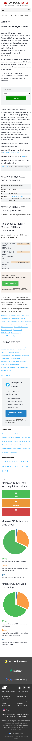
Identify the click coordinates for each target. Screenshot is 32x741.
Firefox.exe (19, 346)
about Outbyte (9, 101)
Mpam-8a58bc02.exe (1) (20, 324)
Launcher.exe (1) (16, 333)
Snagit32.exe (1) (16, 315)
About (6, 716)
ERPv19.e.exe (17, 448)
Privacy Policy (23, 101)
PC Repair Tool (6, 696)
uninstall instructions (15, 101)
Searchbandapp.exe (13, 352)
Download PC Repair (15, 412)
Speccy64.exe (26, 441)
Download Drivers (22, 705)
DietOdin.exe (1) (5, 315)
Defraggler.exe (15, 444)
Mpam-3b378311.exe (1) (21, 327)
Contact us (12, 716)
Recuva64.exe (6, 444)
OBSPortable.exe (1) (7, 327)
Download (16, 98)
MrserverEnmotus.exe (8, 433)
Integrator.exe (27, 346)
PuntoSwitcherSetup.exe (8, 361)
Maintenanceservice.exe (8, 346)
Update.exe (18, 355)
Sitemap (4, 714)
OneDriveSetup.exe (22, 367)
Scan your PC (10, 283)
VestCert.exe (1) (5, 318)
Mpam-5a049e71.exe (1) (8, 336)
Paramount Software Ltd (11, 152)
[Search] (29, 10)
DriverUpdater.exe (21, 361)
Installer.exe (13, 349)
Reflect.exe (18, 433)
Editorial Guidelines (21, 716)
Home (3, 15)
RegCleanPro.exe (6, 370)
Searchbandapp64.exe (7, 355)
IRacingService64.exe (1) (18, 318)
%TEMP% (5, 167)
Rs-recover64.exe (7, 441)
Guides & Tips (6, 705)
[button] (16, 10)
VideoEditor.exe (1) (6, 324)
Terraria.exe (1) (18, 330)
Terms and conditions (22, 714)
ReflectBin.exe (6, 437)
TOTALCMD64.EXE (16, 358)
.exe (23, 156)
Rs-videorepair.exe (7, 448)
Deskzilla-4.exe (5, 358)
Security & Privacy (22, 701)
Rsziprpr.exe (23, 444)
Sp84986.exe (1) (5, 333)
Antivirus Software (7, 699)
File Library (9, 15)
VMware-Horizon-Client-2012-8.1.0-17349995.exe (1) (16, 321)
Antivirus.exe (21, 349)
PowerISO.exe (17, 441)
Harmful (16, 514)
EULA (19, 101)
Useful (16, 496)
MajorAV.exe (13, 452)
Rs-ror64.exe (26, 448)
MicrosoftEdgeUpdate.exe (8, 367)
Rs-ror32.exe (5, 452)
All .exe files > (5, 375)
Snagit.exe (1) (26, 315)
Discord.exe (25, 355)
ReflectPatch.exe (15, 437)
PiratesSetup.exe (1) (6, 330)
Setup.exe (4, 352)
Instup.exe (4, 364)
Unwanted (16, 505)
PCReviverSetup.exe (13, 364)
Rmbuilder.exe (26, 437)
